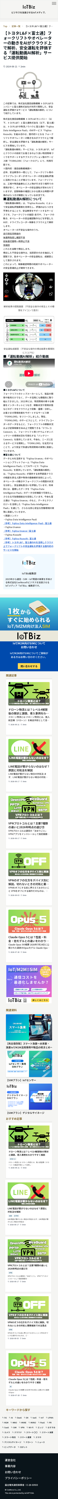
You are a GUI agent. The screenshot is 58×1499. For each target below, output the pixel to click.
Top (5, 26)
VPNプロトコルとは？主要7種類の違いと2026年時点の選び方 (28, 825)
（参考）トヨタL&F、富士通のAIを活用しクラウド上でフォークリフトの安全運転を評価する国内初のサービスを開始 (28, 546)
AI (10, 1386)
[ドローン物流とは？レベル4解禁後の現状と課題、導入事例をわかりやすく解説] (29, 693)
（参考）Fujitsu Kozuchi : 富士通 (19, 538)
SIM (10, 1216)
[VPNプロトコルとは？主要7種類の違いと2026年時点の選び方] (29, 807)
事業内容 (10, 1466)
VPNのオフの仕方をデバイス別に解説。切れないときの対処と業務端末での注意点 (28, 882)
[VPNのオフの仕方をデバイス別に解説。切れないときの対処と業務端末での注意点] (29, 864)
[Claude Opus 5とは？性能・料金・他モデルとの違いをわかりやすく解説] (29, 921)
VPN (10, 1273)
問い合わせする (29, 666)
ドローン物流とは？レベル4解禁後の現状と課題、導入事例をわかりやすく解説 (28, 711)
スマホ (16, 1216)
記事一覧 (16, 26)
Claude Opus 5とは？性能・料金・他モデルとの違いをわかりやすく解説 (28, 939)
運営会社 (10, 1460)
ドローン (13, 1159)
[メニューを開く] (54, 3)
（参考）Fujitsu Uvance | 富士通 (19, 530)
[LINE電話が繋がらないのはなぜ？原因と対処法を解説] (29, 750)
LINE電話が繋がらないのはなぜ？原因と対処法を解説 (29, 768)
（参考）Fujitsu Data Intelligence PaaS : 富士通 (27, 523)
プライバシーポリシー (18, 1478)
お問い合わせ (13, 1472)
